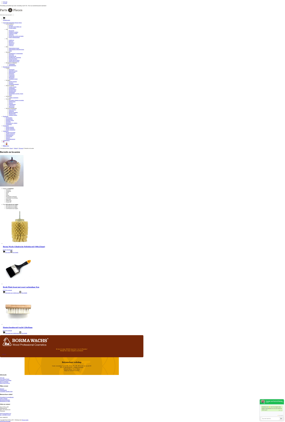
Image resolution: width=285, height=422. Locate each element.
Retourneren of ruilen (5, 401)
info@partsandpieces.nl (5, 413)
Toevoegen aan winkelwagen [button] (12, 293)
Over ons (5, 1)
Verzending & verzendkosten (7, 397)
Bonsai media (25, 420)
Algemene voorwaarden (5, 380)
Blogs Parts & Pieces (5, 383)
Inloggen (2, 388)
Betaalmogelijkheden (5, 400)
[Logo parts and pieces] (11, 13)
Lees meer (7, 252)
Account (5, 3)
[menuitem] (144, 2)
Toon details (15, 252)
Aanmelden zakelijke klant (6, 391)
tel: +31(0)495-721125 (5, 415)
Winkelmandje (3, 390)
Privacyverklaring (4, 381)
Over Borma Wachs (4, 379)
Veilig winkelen (3, 398)
